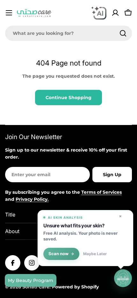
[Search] (123, 33)
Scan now (58, 253)
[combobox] (68, 33)
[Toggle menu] (9, 13)
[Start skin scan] (123, 278)
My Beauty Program (30, 280)
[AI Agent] (98, 12)
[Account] (115, 13)
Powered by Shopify (75, 287)
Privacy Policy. (32, 199)
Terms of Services (101, 192)
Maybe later (95, 254)
